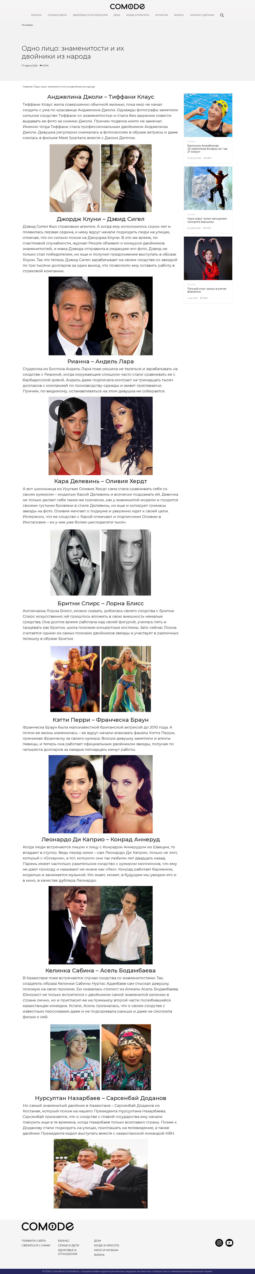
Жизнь (179, 15)
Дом (117, 15)
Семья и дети (57, 15)
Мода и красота (137, 15)
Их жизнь (27, 24)
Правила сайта (34, 1240)
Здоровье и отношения (90, 15)
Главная (27, 86)
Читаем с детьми (202, 15)
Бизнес (36, 15)
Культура (161, 15)
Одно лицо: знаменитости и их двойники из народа (64, 86)
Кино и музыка (106, 1250)
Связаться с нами (36, 1245)
